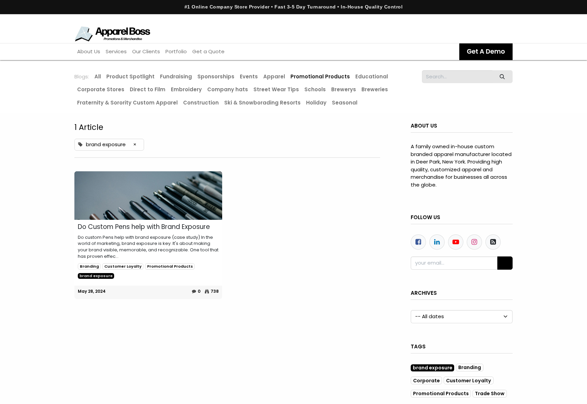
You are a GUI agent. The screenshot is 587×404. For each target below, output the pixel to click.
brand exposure (96, 275)
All (97, 76)
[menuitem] (88, 51)
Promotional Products (170, 266)
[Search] (502, 76)
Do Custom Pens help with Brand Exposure (144, 227)
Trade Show (489, 393)
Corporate (426, 380)
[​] (148, 195)
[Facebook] (418, 242)
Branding (89, 266)
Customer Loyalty (123, 266)
